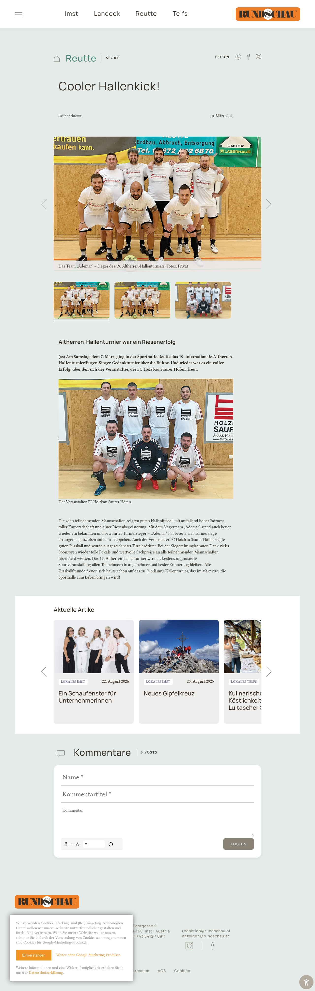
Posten (238, 844)
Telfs (180, 13)
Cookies (182, 970)
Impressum (138, 970)
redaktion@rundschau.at (206, 930)
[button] (44, 204)
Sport (112, 58)
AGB (162, 970)
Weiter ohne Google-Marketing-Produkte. (88, 955)
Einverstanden (33, 955)
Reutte (146, 13)
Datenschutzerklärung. (46, 973)
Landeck (107, 13)
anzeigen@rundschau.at (205, 936)
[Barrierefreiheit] (306, 983)
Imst (71, 13)
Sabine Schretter (70, 116)
